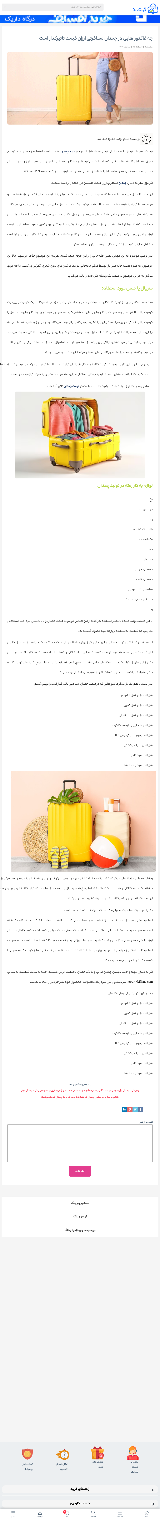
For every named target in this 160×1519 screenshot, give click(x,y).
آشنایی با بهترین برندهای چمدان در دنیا (100, 1097)
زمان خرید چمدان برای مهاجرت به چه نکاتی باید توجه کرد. (112, 1090)
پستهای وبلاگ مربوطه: (80, 1085)
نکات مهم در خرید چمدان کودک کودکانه (61, 1097)
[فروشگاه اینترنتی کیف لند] (146, 9)
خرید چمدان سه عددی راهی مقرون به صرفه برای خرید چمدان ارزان (53, 1090)
